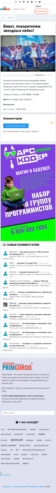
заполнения (5, 459)
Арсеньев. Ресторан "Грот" (27, 263)
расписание (6, 434)
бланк (16, 454)
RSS (52, 123)
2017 (17, 450)
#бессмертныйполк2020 (10, 463)
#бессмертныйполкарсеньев (34, 450)
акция (26, 463)
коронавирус (6, 454)
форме (44, 454)
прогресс (4, 440)
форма (24, 454)
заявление (18, 434)
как (11, 450)
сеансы (33, 429)
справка (16, 459)
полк (3, 429)
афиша (39, 440)
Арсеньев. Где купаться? (29, 272)
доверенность (44, 429)
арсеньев (17, 439)
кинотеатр (30, 434)
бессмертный (28, 459)
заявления (35, 454)
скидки (41, 434)
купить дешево (8, 445)
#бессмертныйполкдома (17, 429)
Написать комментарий (16, 126)
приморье (30, 440)
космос (48, 440)
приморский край (41, 445)
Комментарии (12, 118)
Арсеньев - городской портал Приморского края (23, 486)
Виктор (12, 303)
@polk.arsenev (25, 445)
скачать (4, 450)
